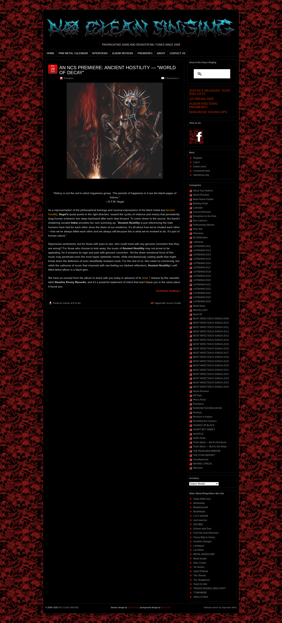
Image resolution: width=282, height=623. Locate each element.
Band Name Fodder (203, 199)
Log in (196, 162)
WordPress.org (201, 175)
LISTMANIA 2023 (202, 293)
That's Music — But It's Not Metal (210, 446)
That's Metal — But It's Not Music (210, 442)
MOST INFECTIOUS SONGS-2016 (211, 348)
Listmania (198, 242)
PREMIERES (145, 53)
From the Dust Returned (205, 533)
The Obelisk (199, 575)
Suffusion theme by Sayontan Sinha (220, 607)
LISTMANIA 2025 (202, 301)
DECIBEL (198, 524)
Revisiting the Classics (205, 421)
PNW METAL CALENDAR (73, 53)
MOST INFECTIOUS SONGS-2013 (211, 335)
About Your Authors (203, 190)
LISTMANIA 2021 (202, 284)
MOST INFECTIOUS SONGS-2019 (211, 361)
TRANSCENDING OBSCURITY (209, 588)
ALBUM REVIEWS (122, 53)
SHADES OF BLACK (203, 425)
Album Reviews (201, 195)
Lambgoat (198, 545)
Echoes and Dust (202, 528)
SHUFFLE (198, 434)
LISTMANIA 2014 (202, 254)
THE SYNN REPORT (204, 455)
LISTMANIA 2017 (202, 267)
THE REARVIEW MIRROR (206, 451)
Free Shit (197, 229)
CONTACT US (178, 53)
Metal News (199, 306)
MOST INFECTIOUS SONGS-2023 (211, 378)
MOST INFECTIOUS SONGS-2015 (211, 344)
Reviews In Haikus (202, 416)
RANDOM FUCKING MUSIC (207, 408)
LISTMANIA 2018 (202, 271)
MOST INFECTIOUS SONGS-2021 (211, 370)
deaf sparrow (200, 520)
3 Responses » (172, 78)
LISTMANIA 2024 (202, 297)
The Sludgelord (201, 580)
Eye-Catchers (200, 220)
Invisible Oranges (202, 541)
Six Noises (198, 567)
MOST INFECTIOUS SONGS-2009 (211, 318)
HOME (50, 53)
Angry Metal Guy (202, 499)
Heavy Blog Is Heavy (204, 537)
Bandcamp (199, 503)
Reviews (197, 412)
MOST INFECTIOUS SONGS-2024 (211, 382)
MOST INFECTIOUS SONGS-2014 (211, 340)
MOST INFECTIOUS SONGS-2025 (211, 386)
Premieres (68, 78)
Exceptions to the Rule (204, 216)
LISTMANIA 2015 (202, 259)
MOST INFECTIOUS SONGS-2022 (211, 374)
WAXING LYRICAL (202, 463)
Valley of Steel (200, 597)
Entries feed (199, 166)
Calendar (198, 207)
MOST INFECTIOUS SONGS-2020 (211, 365)
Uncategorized (200, 459)
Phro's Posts (199, 399)
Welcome (198, 468)
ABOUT (161, 53)
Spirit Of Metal (200, 571)
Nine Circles (199, 563)
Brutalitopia (199, 511)
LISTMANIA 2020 (202, 280)
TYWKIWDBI (199, 592)
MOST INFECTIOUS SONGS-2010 (211, 322)
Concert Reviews (202, 212)
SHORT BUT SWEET (204, 429)
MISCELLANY (200, 310)
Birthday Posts (200, 203)
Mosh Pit (197, 314)
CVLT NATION (200, 516)
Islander (66, 303)
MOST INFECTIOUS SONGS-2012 (211, 331)
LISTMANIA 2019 (202, 276)
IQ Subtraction (200, 237)
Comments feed (201, 170)
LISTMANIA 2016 (202, 263)
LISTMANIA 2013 (202, 250)
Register (197, 158)
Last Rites (198, 550)
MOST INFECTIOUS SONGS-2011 (211, 327)
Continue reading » (168, 290)
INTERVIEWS (100, 53)
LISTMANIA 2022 (202, 288)
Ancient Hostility (173, 303)
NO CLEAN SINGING (69, 607)
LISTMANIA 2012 (202, 246)
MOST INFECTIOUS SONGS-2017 (211, 352)
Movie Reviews (201, 391)
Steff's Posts (199, 438)
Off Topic (197, 395)
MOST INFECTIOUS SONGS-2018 (211, 357)
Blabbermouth (200, 507)
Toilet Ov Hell (200, 584)
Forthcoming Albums (203, 224)
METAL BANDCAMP (204, 554)
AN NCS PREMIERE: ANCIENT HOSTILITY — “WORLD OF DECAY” (117, 70)
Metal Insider (200, 558)
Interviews (198, 233)
